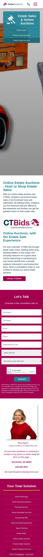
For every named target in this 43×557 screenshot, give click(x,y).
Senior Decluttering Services (21, 523)
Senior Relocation (21, 497)
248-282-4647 (21, 467)
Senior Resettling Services (21, 512)
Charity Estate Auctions (21, 544)
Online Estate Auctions (21, 539)
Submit (22, 379)
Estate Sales (21, 533)
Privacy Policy (15, 388)
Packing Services (21, 507)
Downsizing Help (21, 518)
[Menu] (35, 4)
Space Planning (21, 528)
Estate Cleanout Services (21, 549)
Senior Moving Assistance (21, 502)
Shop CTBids (14, 278)
